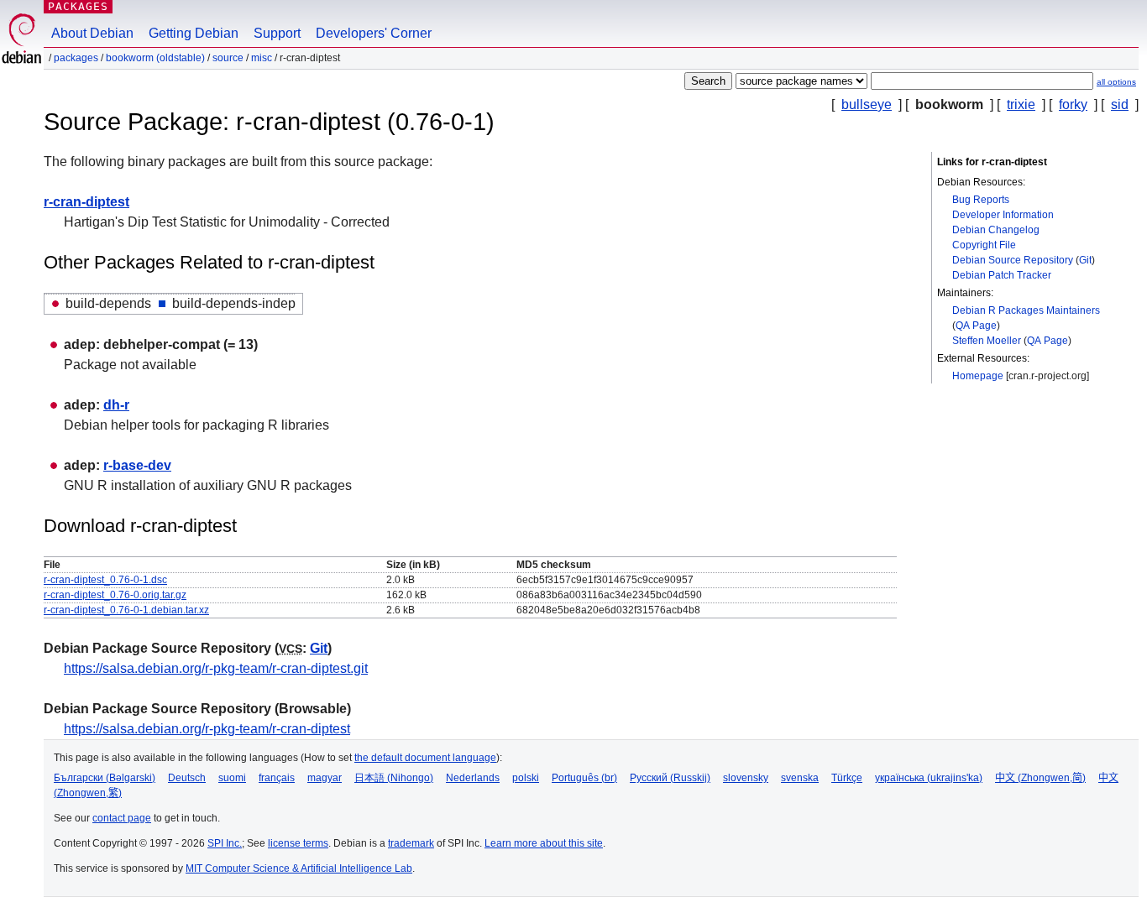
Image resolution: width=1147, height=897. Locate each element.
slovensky (745, 778)
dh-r (116, 405)
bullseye (866, 104)
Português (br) (584, 778)
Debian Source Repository (1012, 260)
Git (1085, 260)
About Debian (92, 33)
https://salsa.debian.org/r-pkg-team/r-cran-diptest (207, 729)
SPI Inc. (224, 843)
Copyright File (984, 245)
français (277, 778)
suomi (232, 778)
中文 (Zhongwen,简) (1040, 778)
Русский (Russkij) (670, 778)
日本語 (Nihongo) (393, 778)
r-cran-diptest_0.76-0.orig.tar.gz (115, 595)
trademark (411, 843)
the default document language (425, 758)
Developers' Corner (374, 33)
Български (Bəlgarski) (104, 778)
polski (525, 778)
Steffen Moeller (986, 341)
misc (261, 58)
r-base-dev (137, 465)
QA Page (976, 325)
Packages (78, 6)
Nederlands (473, 778)
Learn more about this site (543, 843)
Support (277, 33)
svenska (800, 778)
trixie (1021, 104)
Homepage (977, 376)
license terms (298, 843)
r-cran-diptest (86, 202)
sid (1120, 104)
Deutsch (187, 778)
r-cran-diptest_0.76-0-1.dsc (105, 580)
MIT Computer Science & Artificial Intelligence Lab (299, 868)
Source (228, 58)
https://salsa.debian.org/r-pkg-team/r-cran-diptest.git (216, 668)
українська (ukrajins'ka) (928, 778)
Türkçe (846, 778)
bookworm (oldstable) (155, 58)
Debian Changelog (996, 230)
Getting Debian (193, 33)
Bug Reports (980, 200)
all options (1116, 81)
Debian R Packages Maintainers (1026, 310)
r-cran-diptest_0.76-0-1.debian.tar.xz (126, 610)
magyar (324, 778)
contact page (121, 818)
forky (1073, 104)
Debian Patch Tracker (1001, 275)
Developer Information (1003, 215)
